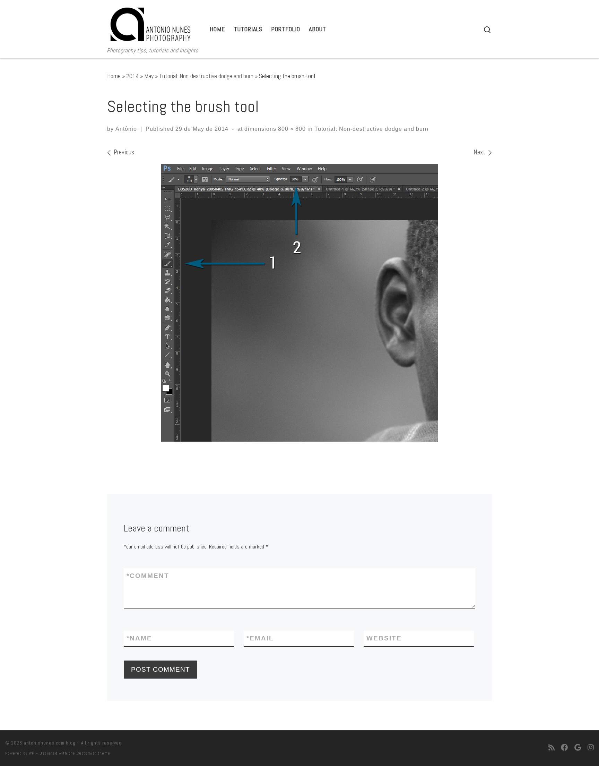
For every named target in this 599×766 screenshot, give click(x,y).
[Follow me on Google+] (577, 748)
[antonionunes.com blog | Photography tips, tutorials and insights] (150, 23)
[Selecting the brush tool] (299, 303)
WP (31, 753)
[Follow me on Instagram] (591, 748)
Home (114, 76)
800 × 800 (291, 129)
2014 (132, 76)
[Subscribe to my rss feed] (551, 748)
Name (139, 638)
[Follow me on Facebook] (564, 748)
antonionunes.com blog (50, 743)
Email (260, 638)
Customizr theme (93, 753)
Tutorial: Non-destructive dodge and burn (206, 76)
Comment (148, 575)
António (126, 129)
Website (384, 638)
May (149, 76)
